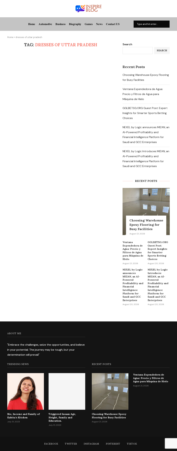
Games (89, 24)
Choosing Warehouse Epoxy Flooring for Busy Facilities (146, 224)
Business (60, 24)
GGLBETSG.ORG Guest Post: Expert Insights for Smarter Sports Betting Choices (145, 113)
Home (31, 24)
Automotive (45, 24)
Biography (75, 24)
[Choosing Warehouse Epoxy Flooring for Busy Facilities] (146, 211)
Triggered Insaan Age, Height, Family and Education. (62, 417)
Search (127, 44)
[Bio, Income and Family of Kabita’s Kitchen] (25, 391)
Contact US (113, 24)
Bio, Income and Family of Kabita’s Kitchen (23, 415)
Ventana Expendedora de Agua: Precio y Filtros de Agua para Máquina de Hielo (143, 94)
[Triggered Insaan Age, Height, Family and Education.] (67, 391)
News (99, 24)
